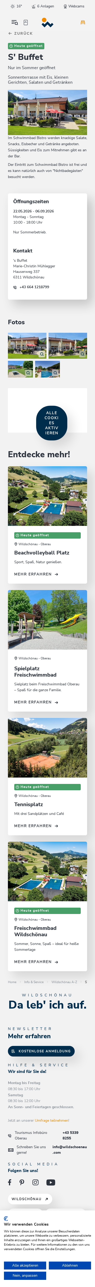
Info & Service (34, 982)
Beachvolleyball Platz (41, 553)
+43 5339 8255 (46, 1135)
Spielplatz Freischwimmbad (35, 672)
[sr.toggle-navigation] (15, 22)
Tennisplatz (28, 804)
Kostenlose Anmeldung (45, 1051)
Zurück (23, 33)
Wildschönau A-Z (64, 982)
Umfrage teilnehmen (51, 1120)
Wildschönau (27, 1199)
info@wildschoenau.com (52, 1150)
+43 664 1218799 (34, 287)
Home (12, 982)
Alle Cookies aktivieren (52, 423)
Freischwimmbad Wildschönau (35, 931)
